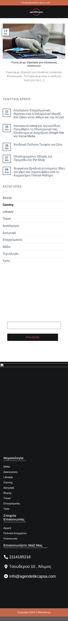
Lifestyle (8, 211)
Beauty (7, 197)
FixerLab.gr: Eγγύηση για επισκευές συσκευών (34, 64)
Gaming (8, 204)
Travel (7, 218)
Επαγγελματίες (13, 239)
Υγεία (6, 260)
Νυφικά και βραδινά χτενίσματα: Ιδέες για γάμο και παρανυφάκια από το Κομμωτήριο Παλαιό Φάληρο (39, 172)
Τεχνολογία (10, 253)
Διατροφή (9, 232)
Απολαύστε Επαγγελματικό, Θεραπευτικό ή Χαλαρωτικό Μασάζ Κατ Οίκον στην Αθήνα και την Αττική (39, 114)
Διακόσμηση (11, 225)
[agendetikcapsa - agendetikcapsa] (36, 11)
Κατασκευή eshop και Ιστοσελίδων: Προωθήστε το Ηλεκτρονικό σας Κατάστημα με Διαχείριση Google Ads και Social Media (39, 131)
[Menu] (5, 11)
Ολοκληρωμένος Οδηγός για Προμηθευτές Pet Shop (33, 158)
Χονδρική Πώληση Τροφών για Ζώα (38, 144)
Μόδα (7, 246)
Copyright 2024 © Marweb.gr (34, 612)
